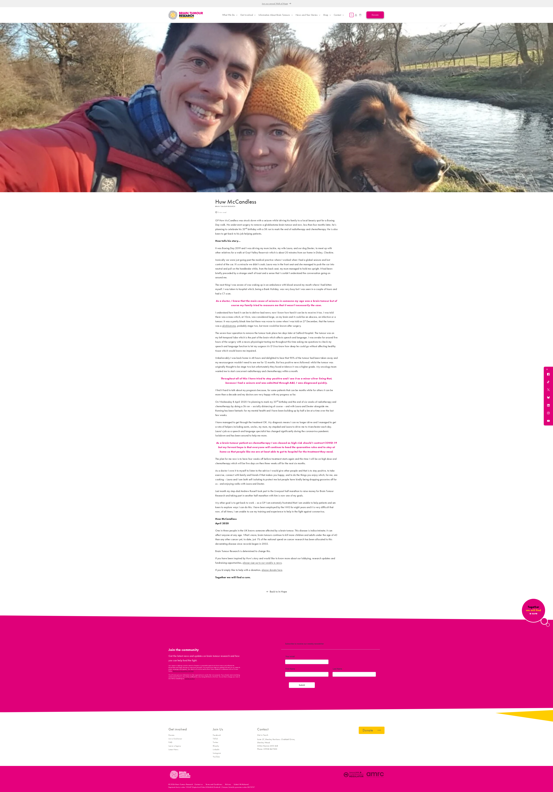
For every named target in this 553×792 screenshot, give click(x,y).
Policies (228, 784)
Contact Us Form (190, 678)
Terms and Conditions (214, 784)
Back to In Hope (278, 591)
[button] (229, 15)
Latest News (173, 749)
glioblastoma (229, 325)
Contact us (199, 784)
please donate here (272, 570)
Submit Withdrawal (241, 784)
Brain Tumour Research (184, 784)
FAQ (170, 742)
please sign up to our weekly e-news (262, 562)
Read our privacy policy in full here (183, 671)
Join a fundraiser (175, 739)
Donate (171, 735)
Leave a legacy (174, 746)
